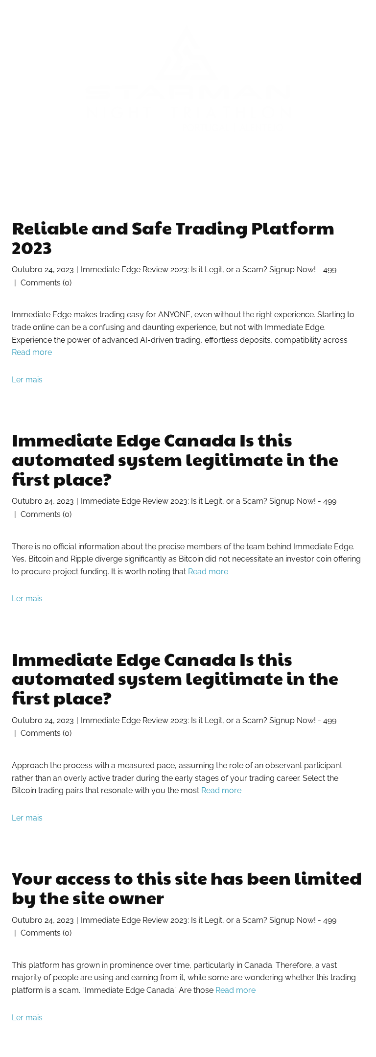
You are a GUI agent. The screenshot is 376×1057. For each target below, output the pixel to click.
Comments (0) (45, 282)
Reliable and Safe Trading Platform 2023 (173, 237)
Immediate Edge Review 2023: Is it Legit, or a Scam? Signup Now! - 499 (208, 269)
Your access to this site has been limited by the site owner (187, 887)
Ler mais (27, 379)
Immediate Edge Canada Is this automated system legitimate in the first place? (175, 458)
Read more (32, 352)
